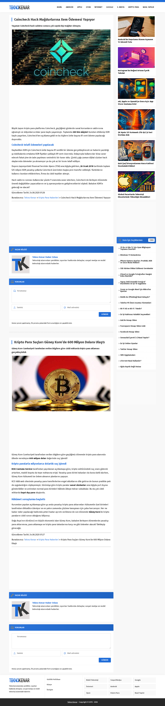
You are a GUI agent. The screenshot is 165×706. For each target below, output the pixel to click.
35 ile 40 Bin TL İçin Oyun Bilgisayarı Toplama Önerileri (135, 248)
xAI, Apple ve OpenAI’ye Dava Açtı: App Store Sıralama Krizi (135, 102)
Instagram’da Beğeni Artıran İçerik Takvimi (133, 71)
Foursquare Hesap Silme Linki (132, 326)
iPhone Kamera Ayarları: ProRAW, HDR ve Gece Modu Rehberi (136, 262)
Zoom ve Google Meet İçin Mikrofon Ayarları (135, 290)
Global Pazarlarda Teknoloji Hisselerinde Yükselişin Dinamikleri (134, 195)
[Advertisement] (61, 106)
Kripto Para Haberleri (48, 197)
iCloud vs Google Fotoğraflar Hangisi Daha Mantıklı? (136, 275)
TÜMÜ (151, 240)
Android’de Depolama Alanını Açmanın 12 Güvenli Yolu (135, 40)
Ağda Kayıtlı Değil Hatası (130, 367)
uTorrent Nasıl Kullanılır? (130, 361)
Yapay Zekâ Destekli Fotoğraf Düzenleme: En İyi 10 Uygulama (133, 283)
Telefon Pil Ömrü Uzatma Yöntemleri (135, 303)
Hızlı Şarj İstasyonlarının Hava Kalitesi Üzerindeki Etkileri (136, 164)
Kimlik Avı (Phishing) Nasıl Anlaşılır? (135, 297)
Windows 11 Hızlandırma (130, 255)
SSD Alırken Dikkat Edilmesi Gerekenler (136, 268)
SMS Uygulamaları (127, 355)
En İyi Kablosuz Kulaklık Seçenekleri (135, 314)
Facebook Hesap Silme (129, 332)
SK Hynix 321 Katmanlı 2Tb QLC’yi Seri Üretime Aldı (135, 133)
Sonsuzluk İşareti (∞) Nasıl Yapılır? (134, 338)
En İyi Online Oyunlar (129, 343)
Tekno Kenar (30, 197)
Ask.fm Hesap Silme (128, 320)
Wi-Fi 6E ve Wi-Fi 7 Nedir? (131, 309)
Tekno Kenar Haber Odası (45, 257)
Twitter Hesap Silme (128, 349)
